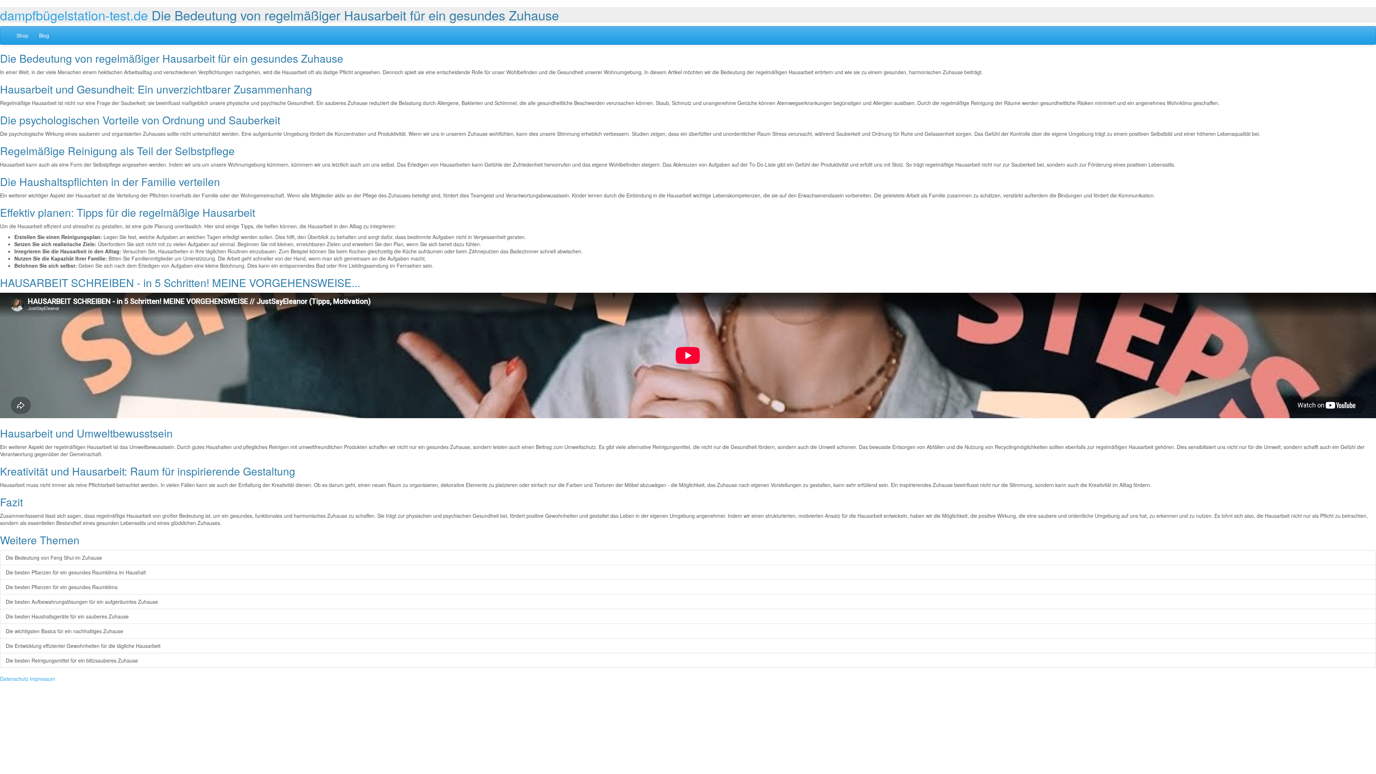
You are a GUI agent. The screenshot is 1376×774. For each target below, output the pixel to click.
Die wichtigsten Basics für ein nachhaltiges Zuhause (64, 631)
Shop (22, 35)
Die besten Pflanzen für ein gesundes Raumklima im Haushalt (76, 572)
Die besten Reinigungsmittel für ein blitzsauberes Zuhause (72, 660)
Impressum (42, 678)
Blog (44, 35)
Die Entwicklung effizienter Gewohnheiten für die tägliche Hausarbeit (83, 645)
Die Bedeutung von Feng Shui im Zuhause (54, 557)
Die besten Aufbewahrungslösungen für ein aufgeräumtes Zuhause (82, 601)
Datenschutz (14, 678)
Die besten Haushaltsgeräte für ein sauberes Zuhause (67, 616)
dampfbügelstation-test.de (74, 15)
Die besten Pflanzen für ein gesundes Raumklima (62, 587)
